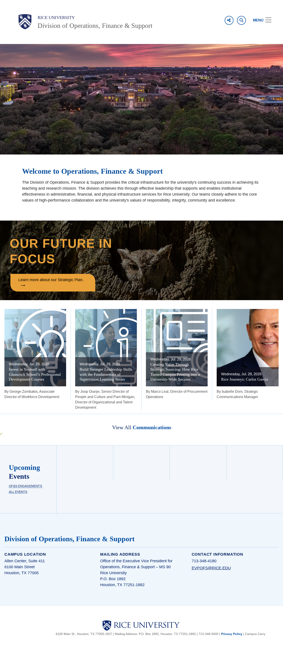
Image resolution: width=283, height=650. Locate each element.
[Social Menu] (229, 20)
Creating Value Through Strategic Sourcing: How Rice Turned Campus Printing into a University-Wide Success (175, 372)
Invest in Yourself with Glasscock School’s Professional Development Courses (35, 374)
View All (141, 427)
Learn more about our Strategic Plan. (51, 279)
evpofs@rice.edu (211, 568)
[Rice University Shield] (25, 21)
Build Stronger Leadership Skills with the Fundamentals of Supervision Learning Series (106, 374)
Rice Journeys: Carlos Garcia (244, 379)
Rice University (56, 17)
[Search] (241, 20)
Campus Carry (255, 633)
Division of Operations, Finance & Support (95, 25)
